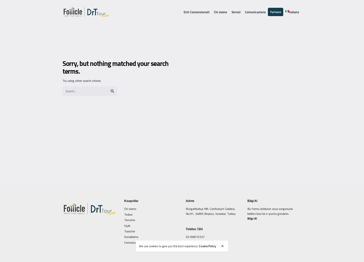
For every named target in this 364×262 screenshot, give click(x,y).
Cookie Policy (207, 246)
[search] (112, 91)
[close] (222, 246)
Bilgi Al (252, 218)
